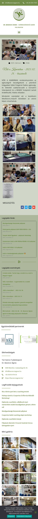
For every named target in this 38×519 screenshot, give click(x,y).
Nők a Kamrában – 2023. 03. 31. (12, 296)
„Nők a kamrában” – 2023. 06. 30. (13, 290)
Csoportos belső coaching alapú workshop (17, 415)
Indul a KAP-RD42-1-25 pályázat (12, 247)
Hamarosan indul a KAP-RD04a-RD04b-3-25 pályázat (19, 241)
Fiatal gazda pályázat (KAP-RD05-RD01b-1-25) (17, 229)
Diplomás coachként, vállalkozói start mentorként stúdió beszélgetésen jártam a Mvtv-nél (19, 404)
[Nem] (36, 512)
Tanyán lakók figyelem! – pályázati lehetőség (17, 235)
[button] (19, 32)
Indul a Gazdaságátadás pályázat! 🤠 (14, 253)
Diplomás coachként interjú (11, 419)
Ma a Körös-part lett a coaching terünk (15, 392)
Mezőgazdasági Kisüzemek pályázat (14, 223)
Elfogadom (11, 516)
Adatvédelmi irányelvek (24, 516)
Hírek (27, 63)
